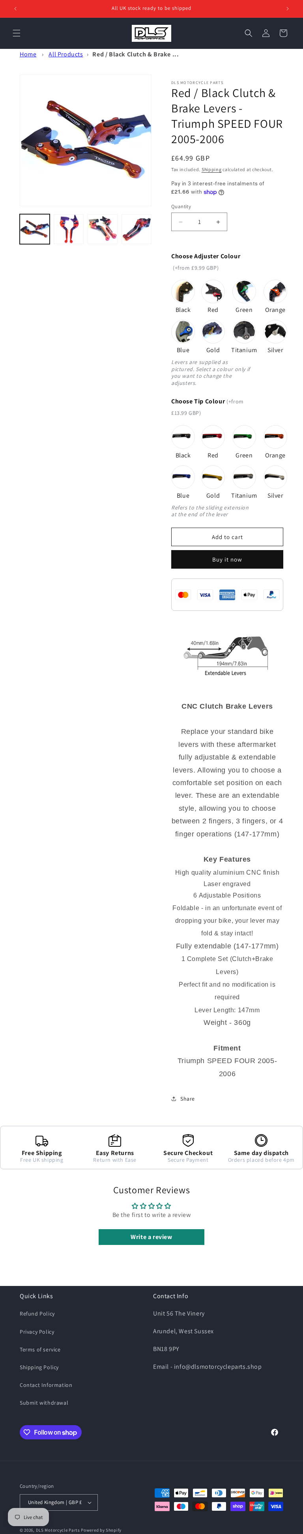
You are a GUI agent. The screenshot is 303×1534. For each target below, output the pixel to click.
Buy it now (227, 559)
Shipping (212, 169)
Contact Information (46, 1384)
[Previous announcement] (15, 8)
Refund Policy (37, 1313)
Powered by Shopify (101, 1530)
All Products (66, 54)
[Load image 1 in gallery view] (35, 229)
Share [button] (187, 1098)
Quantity (181, 206)
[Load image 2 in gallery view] (69, 229)
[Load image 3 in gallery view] (103, 229)
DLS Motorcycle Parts (58, 1530)
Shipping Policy (39, 1367)
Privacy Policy (37, 1331)
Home (28, 54)
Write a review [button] (151, 1237)
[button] (16, 33)
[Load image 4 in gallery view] (137, 229)
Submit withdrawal (44, 1402)
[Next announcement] (287, 8)
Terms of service (40, 1349)
